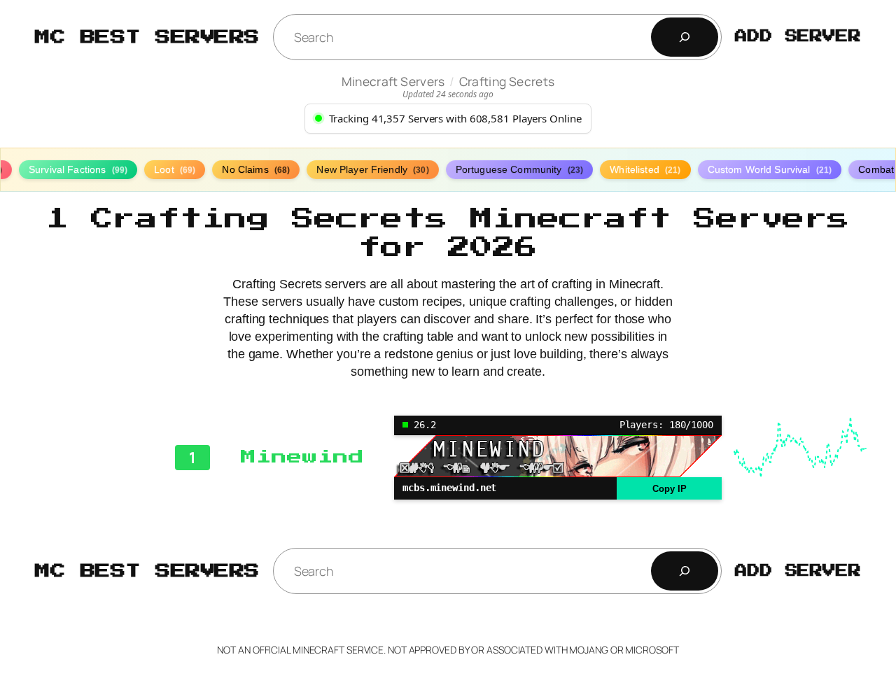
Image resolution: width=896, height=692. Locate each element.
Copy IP (669, 488)
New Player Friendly (372, 169)
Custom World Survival (770, 169)
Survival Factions (78, 169)
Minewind (302, 457)
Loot (174, 169)
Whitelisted (645, 169)
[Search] (684, 37)
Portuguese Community (520, 169)
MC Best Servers (147, 37)
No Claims (256, 169)
